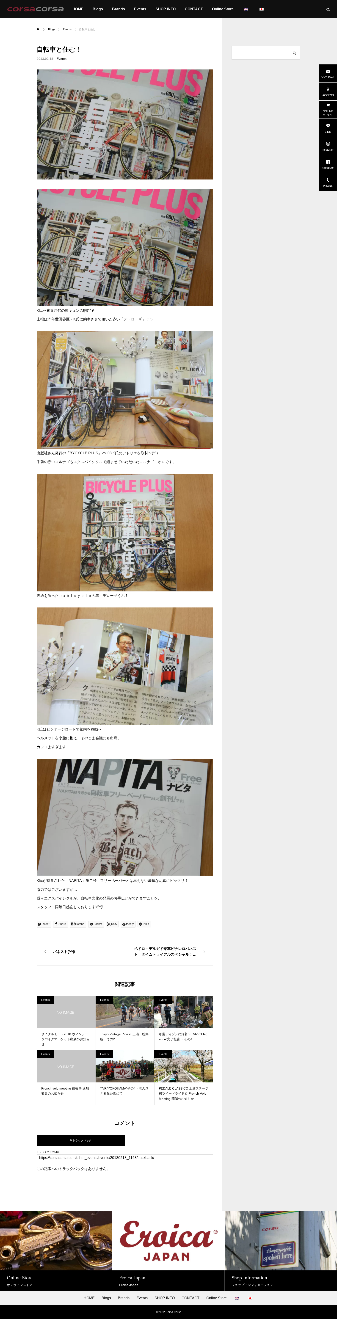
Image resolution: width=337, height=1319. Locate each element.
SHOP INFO (165, 9)
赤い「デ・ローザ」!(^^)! (133, 319)
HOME (77, 9)
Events (140, 9)
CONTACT (194, 9)
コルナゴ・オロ (152, 462)
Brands (118, 9)
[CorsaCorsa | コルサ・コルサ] (35, 9)
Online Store (223, 9)
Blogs (98, 9)
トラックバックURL (48, 1152)
